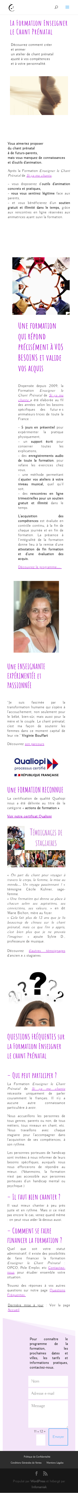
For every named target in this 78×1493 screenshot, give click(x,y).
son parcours (34, 744)
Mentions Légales (54, 1462)
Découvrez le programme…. (40, 567)
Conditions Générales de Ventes (26, 1462)
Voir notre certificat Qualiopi (29, 816)
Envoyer (58, 1437)
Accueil (13, 1310)
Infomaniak (39, 1487)
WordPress (37, 1481)
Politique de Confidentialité (37, 1456)
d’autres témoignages (47, 951)
